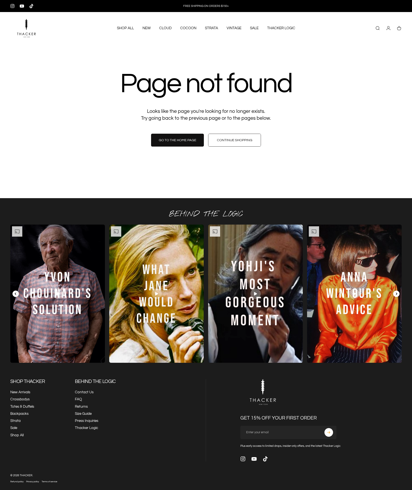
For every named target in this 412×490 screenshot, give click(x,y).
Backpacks (19, 414)
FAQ (78, 399)
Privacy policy (32, 481)
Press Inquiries (86, 421)
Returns (81, 407)
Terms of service (49, 481)
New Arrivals (20, 392)
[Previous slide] (15, 294)
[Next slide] (396, 294)
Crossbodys (20, 399)
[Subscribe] (328, 432)
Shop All (17, 435)
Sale (13, 428)
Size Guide (83, 414)
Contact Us (84, 392)
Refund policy (17, 481)
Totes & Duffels (22, 407)
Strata (15, 421)
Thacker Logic (86, 428)
